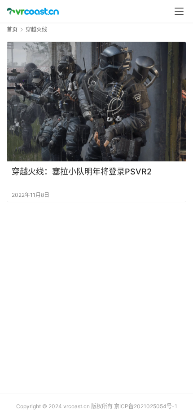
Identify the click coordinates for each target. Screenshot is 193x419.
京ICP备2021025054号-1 (145, 406)
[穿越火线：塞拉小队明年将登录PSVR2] (96, 101)
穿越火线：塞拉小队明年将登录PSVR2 (82, 171)
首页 (12, 29)
